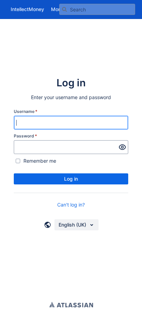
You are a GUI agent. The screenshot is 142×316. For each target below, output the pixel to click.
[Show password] (122, 147)
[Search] (64, 9)
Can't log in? (71, 205)
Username (26, 111)
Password (25, 135)
